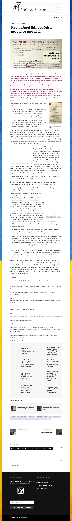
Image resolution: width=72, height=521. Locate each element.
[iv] (57, 162)
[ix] (23, 226)
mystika (31, 418)
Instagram (59, 518)
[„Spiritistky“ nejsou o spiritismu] (49, 408)
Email (46, 518)
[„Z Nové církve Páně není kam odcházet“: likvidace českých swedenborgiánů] (23, 363)
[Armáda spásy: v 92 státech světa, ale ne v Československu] (49, 389)
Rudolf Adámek (38, 418)
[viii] (18, 204)
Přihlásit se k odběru (22, 508)
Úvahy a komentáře (20, 23)
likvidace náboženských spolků (19, 418)
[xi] (53, 267)
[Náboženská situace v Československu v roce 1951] (23, 351)
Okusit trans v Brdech (41, 488)
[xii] (30, 273)
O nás (42, 518)
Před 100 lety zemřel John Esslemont (44, 485)
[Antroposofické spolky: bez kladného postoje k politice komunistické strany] (23, 389)
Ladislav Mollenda (55, 416)
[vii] (36, 184)
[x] (54, 265)
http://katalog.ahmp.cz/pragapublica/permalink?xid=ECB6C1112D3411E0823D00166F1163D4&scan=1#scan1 (36, 329)
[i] (33, 78)
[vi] (52, 173)
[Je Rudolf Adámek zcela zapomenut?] (23, 408)
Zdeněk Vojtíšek (15, 35)
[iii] (11, 141)
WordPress (20, 518)
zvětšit (50, 127)
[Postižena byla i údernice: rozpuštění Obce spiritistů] (23, 376)
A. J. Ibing (13, 416)
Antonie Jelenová (22, 416)
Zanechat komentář (30, 35)
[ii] (16, 103)
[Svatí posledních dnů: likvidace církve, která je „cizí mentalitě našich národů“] (49, 351)
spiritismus (47, 418)
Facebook (52, 518)
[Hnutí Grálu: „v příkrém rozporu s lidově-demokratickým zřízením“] (49, 363)
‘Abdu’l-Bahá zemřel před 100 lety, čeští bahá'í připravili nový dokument (46, 481)
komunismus (31, 416)
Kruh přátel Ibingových (42, 416)
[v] (39, 166)
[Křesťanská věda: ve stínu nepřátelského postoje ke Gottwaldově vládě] (49, 376)
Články (12, 23)
